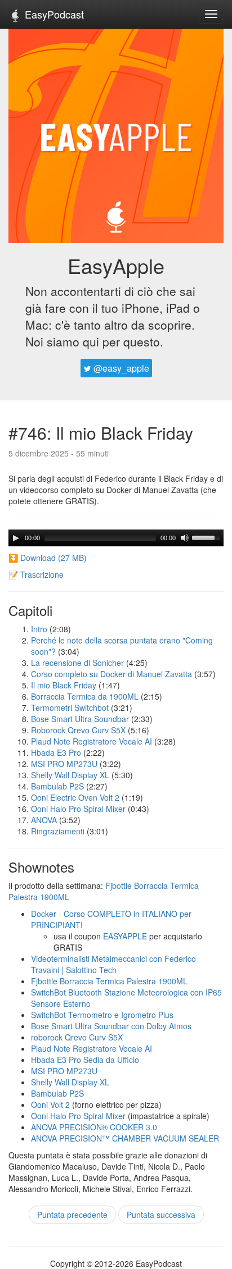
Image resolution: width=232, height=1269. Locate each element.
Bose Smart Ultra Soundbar (80, 718)
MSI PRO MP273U (64, 763)
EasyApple (116, 265)
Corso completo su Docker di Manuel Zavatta (111, 673)
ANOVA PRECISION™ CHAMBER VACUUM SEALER (125, 1138)
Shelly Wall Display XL (70, 774)
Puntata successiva (161, 1214)
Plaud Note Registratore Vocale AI (91, 741)
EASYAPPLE (125, 936)
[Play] (15, 537)
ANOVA (44, 819)
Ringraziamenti (57, 831)
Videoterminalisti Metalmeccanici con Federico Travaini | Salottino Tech (113, 964)
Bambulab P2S (57, 786)
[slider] (208, 536)
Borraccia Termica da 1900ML (85, 696)
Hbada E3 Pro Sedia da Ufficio (85, 1059)
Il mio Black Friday (63, 685)
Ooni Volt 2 (50, 1104)
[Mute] (184, 537)
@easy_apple (120, 368)
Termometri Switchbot (70, 707)
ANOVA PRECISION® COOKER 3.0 (94, 1127)
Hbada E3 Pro (56, 752)
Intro (39, 628)
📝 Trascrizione (36, 574)
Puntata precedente (72, 1214)
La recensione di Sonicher (77, 662)
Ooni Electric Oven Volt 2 (75, 797)
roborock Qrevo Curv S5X (77, 1037)
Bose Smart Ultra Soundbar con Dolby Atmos (111, 1025)
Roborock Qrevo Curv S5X (78, 730)
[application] (116, 537)
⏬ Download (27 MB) (47, 557)
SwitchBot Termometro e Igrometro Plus (102, 1014)
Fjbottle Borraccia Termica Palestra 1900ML (109, 981)
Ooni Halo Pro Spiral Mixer (78, 808)
